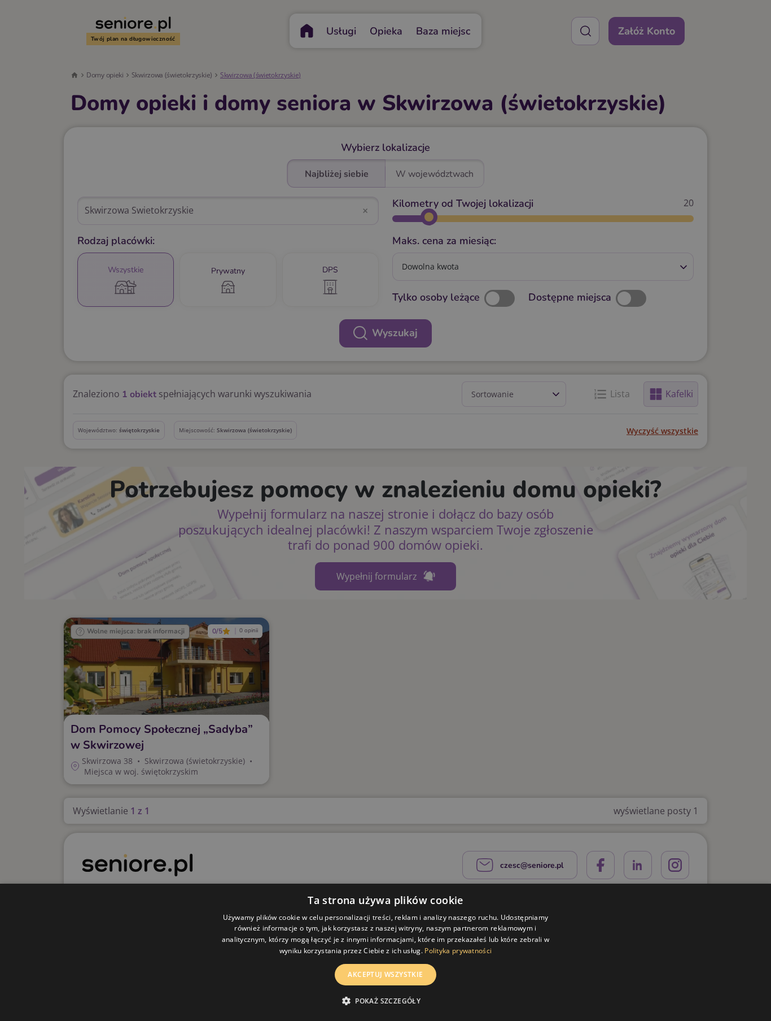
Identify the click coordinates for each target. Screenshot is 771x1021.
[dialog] (385, 952)
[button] (385, 1000)
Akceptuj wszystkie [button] (385, 974)
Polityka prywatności (458, 950)
